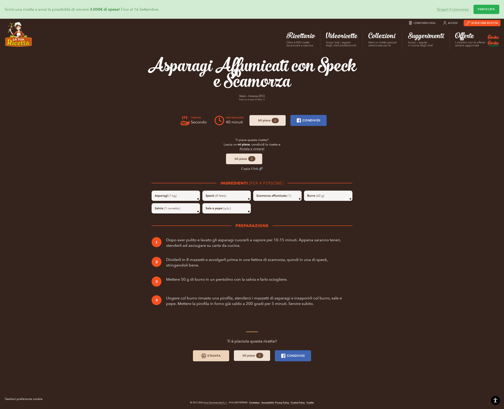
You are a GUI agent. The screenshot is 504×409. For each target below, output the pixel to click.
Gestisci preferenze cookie (24, 399)
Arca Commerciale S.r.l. (215, 402)
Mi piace (267, 120)
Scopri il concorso (453, 9)
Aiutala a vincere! (252, 149)
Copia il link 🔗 (252, 168)
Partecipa (486, 9)
